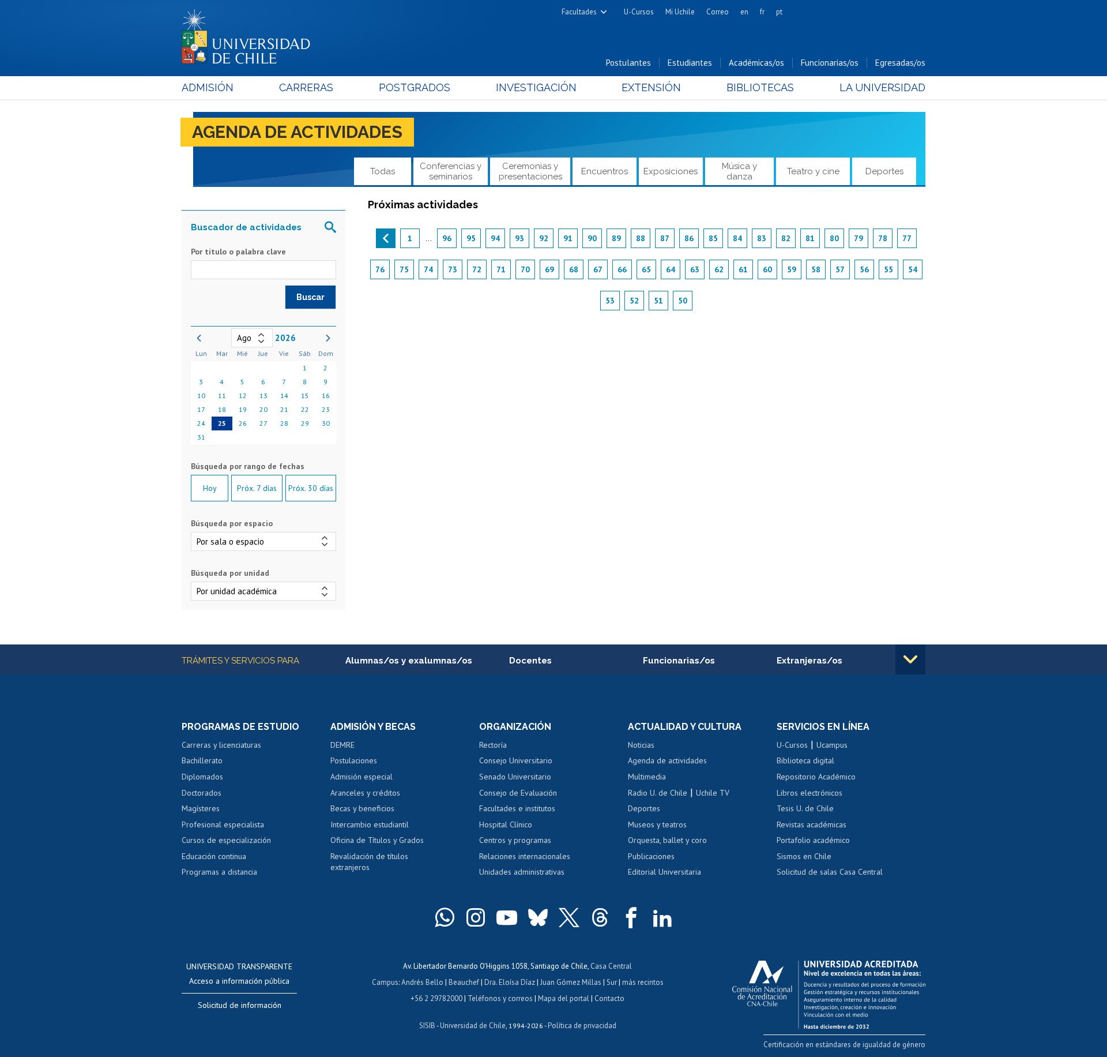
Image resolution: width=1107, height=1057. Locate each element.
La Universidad (882, 87)
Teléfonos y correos (500, 998)
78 (882, 238)
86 (689, 238)
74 (428, 269)
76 (380, 269)
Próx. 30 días (310, 488)
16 (326, 395)
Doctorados (201, 793)
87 (664, 238)
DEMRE (342, 745)
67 (598, 269)
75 (404, 269)
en (744, 12)
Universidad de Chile (473, 1025)
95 (471, 238)
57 (840, 269)
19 (243, 409)
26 (243, 423)
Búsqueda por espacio (232, 523)
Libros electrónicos (809, 793)
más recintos (643, 982)
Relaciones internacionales (524, 856)
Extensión (651, 87)
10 (201, 395)
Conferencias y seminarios (450, 171)
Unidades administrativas (521, 872)
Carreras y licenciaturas (221, 745)
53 (610, 300)
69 (549, 269)
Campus (385, 982)
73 (452, 269)
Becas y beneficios (362, 808)
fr (762, 12)
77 (907, 238)
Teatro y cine (813, 171)
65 (646, 269)
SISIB (427, 1025)
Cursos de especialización (226, 840)
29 (305, 423)
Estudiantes (690, 62)
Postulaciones (353, 760)
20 (263, 409)
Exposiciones (670, 171)
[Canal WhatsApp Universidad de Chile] (444, 917)
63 (694, 269)
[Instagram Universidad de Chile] (475, 917)
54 (912, 269)
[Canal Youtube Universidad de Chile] (506, 917)
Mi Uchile (680, 12)
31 (201, 437)
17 (201, 409)
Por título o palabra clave (238, 251)
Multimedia (647, 776)
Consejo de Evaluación (518, 793)
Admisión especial (361, 776)
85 (713, 238)
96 (446, 238)
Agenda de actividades (297, 132)
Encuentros (604, 171)
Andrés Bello (422, 982)
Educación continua (214, 856)
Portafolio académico (813, 840)
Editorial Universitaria (664, 872)
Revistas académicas (811, 824)
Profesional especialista (223, 824)
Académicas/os (756, 62)
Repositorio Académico (816, 776)
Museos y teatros (657, 824)
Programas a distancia (219, 872)
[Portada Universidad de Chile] (250, 34)
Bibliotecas (760, 87)
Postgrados (414, 87)
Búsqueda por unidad (230, 573)
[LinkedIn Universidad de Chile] (662, 917)
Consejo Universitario (515, 760)
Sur (612, 982)
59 (791, 269)
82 (785, 238)
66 (622, 269)
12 (243, 395)
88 (640, 238)
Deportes (884, 171)
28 (284, 423)
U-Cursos (639, 12)
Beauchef (464, 982)
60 (767, 269)
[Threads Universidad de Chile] (600, 917)
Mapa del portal (563, 998)
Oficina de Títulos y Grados (377, 840)
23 (326, 409)
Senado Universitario (515, 776)
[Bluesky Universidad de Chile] (538, 917)
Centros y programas (515, 840)
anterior (386, 238)
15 (305, 395)
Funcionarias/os (830, 62)
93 (519, 238)
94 (495, 238)
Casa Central (611, 966)
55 (888, 269)
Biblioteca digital (805, 760)
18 (222, 409)
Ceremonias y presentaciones (530, 171)
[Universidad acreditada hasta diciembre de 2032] (828, 992)
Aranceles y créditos (365, 793)
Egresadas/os (900, 62)
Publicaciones (651, 856)
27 (263, 423)
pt (779, 12)
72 (476, 269)
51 (658, 300)
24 (201, 423)
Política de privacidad (582, 1025)
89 (616, 238)
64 (670, 269)
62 (719, 269)
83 (761, 238)
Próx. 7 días (257, 488)
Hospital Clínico (505, 824)
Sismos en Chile (804, 856)
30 (326, 423)
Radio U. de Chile (657, 793)
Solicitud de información (239, 1005)
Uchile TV (712, 793)
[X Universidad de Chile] (569, 917)
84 (737, 238)
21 (284, 409)
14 (284, 395)
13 (263, 395)
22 (305, 409)
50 (682, 300)
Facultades (579, 12)
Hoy (210, 488)
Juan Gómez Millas (570, 982)
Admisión (208, 87)
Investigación (536, 87)
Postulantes (628, 62)
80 (834, 238)
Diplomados (202, 776)
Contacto (609, 998)
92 (543, 238)
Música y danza (739, 171)
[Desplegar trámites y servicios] (910, 659)
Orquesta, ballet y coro (667, 840)
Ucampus (832, 745)
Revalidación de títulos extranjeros (369, 862)
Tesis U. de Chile (805, 808)
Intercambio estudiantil (369, 824)
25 (222, 423)
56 (864, 269)
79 (858, 238)
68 (573, 269)
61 (743, 269)
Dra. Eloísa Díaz (509, 982)
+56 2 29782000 (436, 998)
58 (815, 269)
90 (592, 238)
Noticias (641, 745)
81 (810, 238)
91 (568, 238)
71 (501, 269)
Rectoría (493, 745)
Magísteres (201, 808)
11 (222, 395)
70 (525, 269)
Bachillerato (202, 760)
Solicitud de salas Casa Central (830, 872)
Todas (382, 171)
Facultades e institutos (517, 808)
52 (634, 300)
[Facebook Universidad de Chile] (631, 917)
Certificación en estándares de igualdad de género (844, 1044)
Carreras (306, 87)
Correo (717, 12)
